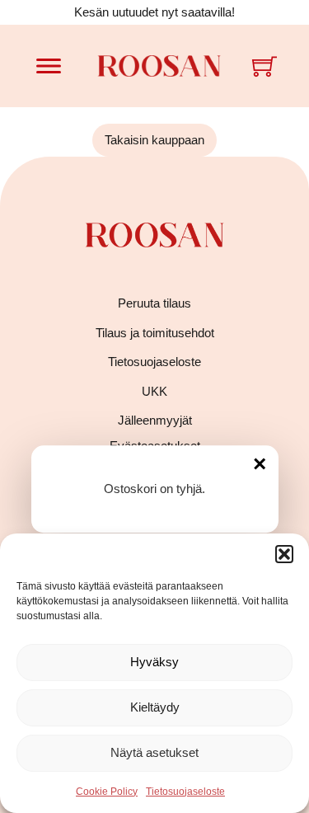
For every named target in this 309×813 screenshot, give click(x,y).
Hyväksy (154, 662)
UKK (154, 391)
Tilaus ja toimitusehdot (155, 333)
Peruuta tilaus (154, 303)
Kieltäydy (155, 707)
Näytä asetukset (154, 752)
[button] (284, 554)
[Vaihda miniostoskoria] (264, 66)
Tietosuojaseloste (185, 791)
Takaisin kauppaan (154, 140)
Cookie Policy (107, 791)
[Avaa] (48, 66)
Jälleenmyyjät (155, 420)
